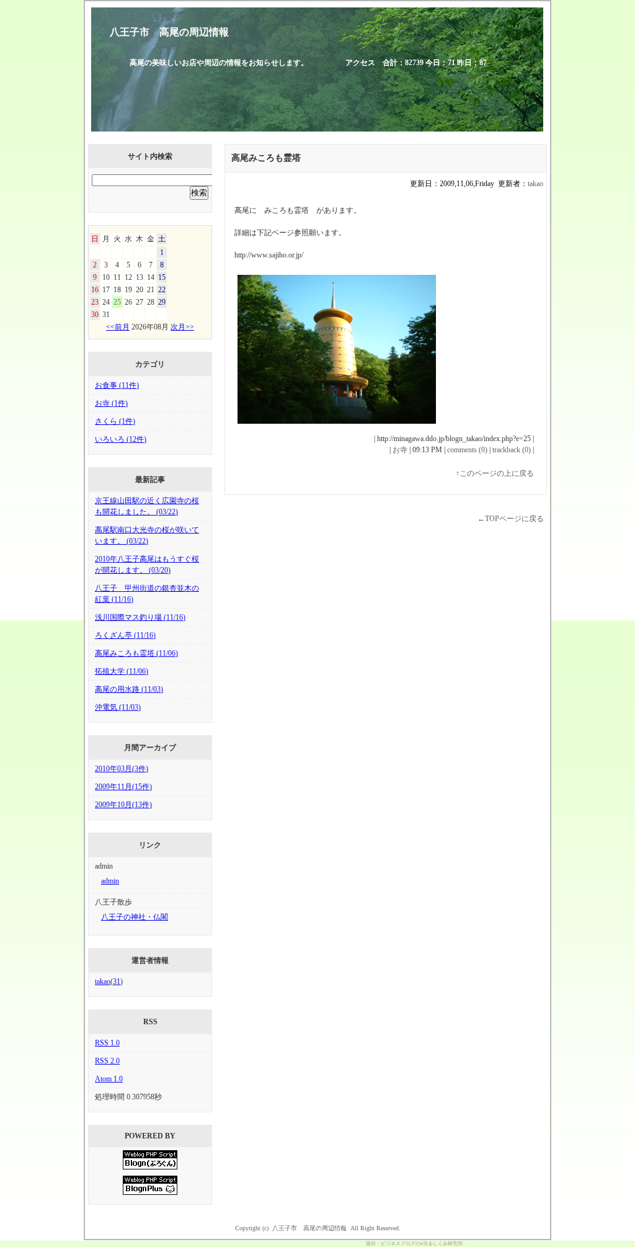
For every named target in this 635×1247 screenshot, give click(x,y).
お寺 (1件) (111, 403)
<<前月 (118, 327)
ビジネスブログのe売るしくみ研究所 (422, 1243)
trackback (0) (511, 449)
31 (116, 981)
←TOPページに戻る (510, 518)
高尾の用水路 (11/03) (129, 689)
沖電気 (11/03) (118, 707)
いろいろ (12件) (120, 439)
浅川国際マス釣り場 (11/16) (140, 617)
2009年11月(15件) (123, 786)
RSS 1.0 (107, 1043)
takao (102, 981)
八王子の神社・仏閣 (134, 917)
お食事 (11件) (117, 385)
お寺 (400, 449)
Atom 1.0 (109, 1079)
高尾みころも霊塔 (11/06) (136, 653)
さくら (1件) (115, 421)
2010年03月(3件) (121, 768)
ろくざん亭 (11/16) (125, 635)
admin (110, 881)
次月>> (182, 327)
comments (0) (467, 449)
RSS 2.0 (107, 1061)
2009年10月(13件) (123, 804)
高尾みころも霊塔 (266, 158)
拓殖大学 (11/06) (121, 671)
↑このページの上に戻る (495, 473)
